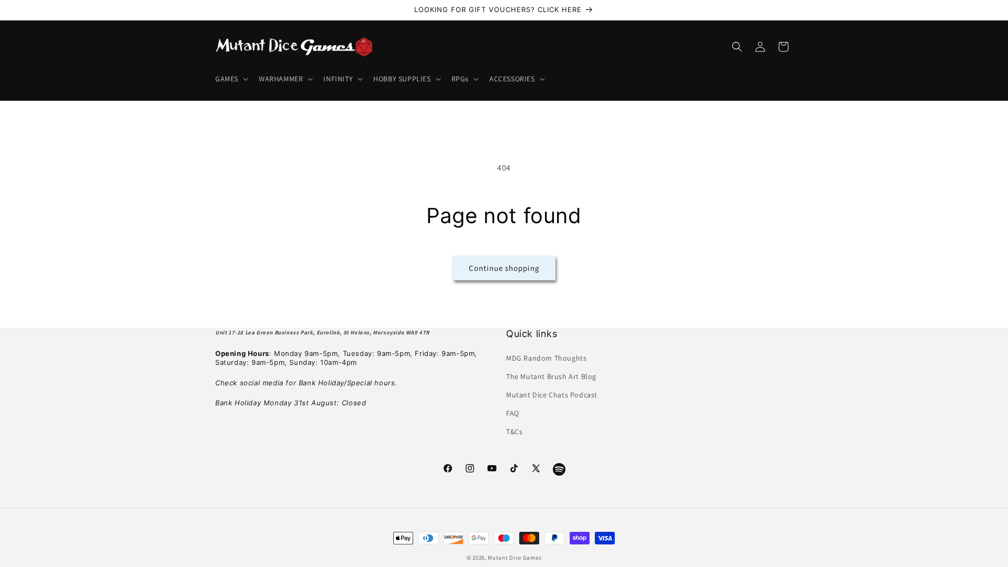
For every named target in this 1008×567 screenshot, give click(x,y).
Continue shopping (504, 268)
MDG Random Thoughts (546, 358)
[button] (231, 79)
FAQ (512, 413)
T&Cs (514, 431)
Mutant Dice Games (514, 557)
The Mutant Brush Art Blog (551, 376)
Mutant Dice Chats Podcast (551, 395)
